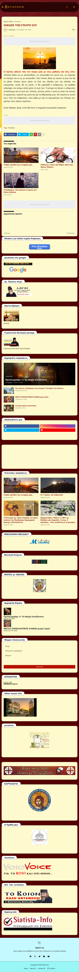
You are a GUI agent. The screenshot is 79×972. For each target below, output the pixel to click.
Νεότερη (7, 233)
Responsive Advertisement (39, 41)
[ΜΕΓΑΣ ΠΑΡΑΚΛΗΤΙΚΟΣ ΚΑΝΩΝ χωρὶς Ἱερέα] (9, 399)
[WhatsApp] (31, 134)
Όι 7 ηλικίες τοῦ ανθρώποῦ (52, 495)
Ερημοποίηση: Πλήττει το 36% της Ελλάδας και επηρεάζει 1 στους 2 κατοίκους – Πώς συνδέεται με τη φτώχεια (58, 520)
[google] (21, 434)
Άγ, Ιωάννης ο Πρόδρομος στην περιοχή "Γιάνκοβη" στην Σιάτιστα (39, 388)
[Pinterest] (35, 134)
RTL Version (51, 968)
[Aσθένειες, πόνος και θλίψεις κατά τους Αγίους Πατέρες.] (58, 155)
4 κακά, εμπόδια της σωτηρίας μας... (19, 165)
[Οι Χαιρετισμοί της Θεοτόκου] (9, 408)
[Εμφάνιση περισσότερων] (43, 134)
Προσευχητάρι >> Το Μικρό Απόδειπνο (26, 380)
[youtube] (57, 430)
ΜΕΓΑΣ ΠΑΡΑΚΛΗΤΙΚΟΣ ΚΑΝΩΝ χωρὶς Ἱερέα (31, 397)
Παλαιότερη (70, 233)
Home (26, 968)
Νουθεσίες (17, 21)
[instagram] (57, 426)
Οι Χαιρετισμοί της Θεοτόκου (25, 406)
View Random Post (39, 246)
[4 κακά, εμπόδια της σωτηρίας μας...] (21, 155)
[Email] (39, 134)
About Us (33, 968)
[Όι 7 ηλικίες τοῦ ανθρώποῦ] (58, 485)
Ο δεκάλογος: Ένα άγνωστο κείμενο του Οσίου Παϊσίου (20, 191)
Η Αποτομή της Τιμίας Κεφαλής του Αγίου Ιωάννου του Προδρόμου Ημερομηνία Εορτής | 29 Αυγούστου (21, 520)
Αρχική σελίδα (8, 21)
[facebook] (21, 426)
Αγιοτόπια (45, 965)
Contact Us (41, 968)
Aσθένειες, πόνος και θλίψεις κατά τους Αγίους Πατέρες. (57, 166)
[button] (2, 7)
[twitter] (21, 430)
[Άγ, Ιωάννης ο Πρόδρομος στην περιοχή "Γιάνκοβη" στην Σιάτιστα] (9, 390)
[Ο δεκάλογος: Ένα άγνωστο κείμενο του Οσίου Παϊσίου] (21, 180)
